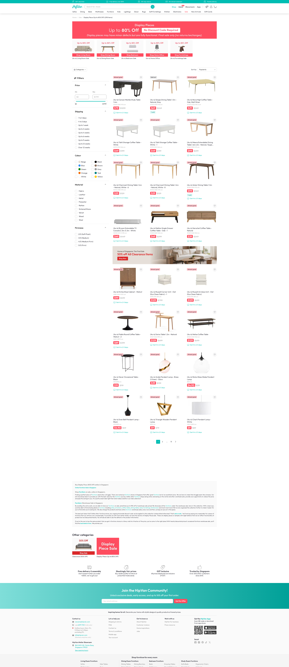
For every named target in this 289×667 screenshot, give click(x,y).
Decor (136, 12)
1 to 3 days (82, 118)
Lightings (127, 12)
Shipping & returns (115, 622)
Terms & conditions (115, 631)
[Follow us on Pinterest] (202, 642)
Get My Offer (181, 601)
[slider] (75, 101)
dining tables (135, 508)
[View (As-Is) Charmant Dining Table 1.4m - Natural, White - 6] (128, 180)
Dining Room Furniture (129, 661)
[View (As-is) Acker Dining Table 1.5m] (201, 180)
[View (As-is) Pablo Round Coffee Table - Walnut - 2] (128, 329)
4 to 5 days (82, 121)
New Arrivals (196, 12)
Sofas (74, 12)
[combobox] (119, 7)
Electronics (177, 12)
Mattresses (99, 12)
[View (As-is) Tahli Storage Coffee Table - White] (128, 137)
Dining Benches (139, 664)
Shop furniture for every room (144, 657)
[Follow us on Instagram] (199, 642)
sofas (112, 508)
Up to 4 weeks (84, 133)
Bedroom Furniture (156, 661)
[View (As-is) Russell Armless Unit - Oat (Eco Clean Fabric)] (201, 287)
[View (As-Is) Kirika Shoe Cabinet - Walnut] (128, 285)
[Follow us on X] (210, 642)
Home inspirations (143, 628)
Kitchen (167, 12)
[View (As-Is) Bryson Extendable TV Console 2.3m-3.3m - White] (128, 223)
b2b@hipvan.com (81, 635)
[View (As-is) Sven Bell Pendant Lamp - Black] (128, 414)
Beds (90, 12)
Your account (113, 637)
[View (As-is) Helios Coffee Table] (201, 328)
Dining (82, 12)
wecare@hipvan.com (82, 622)
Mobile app (112, 634)
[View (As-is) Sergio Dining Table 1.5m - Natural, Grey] (164, 95)
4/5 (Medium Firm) (85, 241)
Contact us (112, 628)
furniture (82, 492)
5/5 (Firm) (82, 245)
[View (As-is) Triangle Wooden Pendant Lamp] (164, 414)
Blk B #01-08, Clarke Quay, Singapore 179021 (84, 646)
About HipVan (141, 622)
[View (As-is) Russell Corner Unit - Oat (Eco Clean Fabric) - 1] (164, 287)
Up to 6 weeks (83, 136)
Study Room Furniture (189, 661)
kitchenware (155, 508)
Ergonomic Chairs (202, 664)
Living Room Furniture (89, 661)
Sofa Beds (184, 664)
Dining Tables (126, 664)
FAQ (110, 625)
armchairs (118, 508)
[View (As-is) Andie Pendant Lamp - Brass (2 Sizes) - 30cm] (164, 371)
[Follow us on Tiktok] (206, 642)
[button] (152, 7)
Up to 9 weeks (83, 140)
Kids (118, 12)
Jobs (138, 631)
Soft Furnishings (155, 12)
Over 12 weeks (84, 147)
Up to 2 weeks (83, 129)
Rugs (144, 12)
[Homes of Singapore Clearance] (165, 255)
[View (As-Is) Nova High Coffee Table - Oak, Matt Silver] (201, 95)
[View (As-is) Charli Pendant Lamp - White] (201, 414)
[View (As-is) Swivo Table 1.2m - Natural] (164, 328)
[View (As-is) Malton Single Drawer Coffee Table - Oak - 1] (164, 223)
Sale (186, 12)
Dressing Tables (169, 664)
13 (171, 442)
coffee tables (126, 508)
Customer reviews (143, 625)
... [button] (167, 442)
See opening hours (81, 650)
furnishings (146, 508)
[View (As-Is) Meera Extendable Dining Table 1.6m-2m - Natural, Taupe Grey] (201, 137)
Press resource (170, 625)
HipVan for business (172, 622)
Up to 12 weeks (84, 144)
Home (74, 17)
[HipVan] (77, 6)
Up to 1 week (83, 125)
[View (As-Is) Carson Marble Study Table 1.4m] (128, 95)
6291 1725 (80, 625)
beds (141, 508)
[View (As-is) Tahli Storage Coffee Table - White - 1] (164, 137)
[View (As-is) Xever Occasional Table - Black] (128, 372)
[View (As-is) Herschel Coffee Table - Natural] (201, 223)
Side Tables (104, 664)
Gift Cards (208, 12)
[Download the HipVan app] (205, 630)
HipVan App (205, 619)
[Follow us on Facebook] (195, 642)
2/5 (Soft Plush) (84, 234)
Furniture (110, 12)
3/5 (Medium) (83, 238)
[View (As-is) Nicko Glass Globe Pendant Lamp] (201, 372)
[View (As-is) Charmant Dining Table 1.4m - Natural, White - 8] (164, 180)
